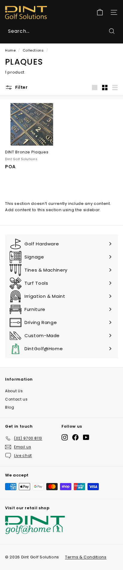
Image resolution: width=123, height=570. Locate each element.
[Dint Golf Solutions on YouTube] (86, 437)
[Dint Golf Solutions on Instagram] (64, 437)
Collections (33, 50)
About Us (14, 390)
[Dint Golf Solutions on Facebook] (75, 437)
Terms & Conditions (86, 557)
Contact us (16, 399)
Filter (21, 87)
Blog (9, 407)
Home (10, 50)
